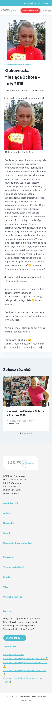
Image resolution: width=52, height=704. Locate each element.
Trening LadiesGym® (13, 567)
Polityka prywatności (13, 654)
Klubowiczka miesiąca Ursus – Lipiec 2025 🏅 (25, 658)
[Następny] (44, 403)
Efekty (6, 577)
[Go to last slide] (8, 403)
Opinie (6, 513)
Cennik (7, 533)
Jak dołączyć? (10, 503)
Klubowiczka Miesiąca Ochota (17, 65)
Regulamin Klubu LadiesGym (17, 543)
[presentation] (26, 391)
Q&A (5, 586)
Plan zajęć (46, 3)
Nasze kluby (9, 523)
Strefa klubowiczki (32, 3)
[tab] (20, 433)
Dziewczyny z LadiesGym (19, 90)
